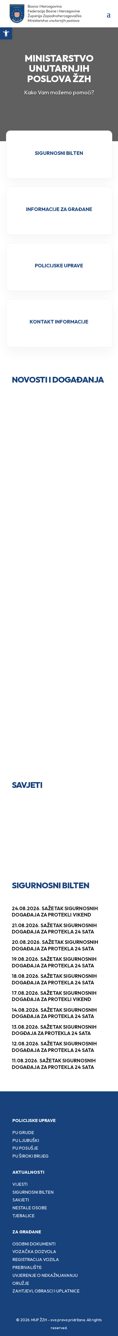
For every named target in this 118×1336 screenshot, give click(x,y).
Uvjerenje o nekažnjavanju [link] (45, 1275)
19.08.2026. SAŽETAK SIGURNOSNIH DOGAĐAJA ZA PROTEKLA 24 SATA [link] (54, 962)
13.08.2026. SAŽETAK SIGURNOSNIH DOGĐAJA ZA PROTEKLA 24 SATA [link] (54, 1030)
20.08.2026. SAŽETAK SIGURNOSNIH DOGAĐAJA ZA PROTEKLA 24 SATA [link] (55, 945)
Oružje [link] (20, 1283)
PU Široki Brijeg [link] (30, 1156)
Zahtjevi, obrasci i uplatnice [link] (46, 1291)
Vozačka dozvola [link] (34, 1251)
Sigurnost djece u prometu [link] (47, 828)
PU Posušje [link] (25, 1148)
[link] (6, 33)
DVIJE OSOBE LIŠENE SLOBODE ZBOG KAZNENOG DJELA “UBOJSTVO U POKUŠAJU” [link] (55, 442)
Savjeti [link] (20, 1199)
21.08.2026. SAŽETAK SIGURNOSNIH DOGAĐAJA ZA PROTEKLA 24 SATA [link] (54, 928)
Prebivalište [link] (27, 1267)
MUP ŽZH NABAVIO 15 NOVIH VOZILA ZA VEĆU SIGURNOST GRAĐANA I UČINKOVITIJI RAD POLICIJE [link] (54, 585)
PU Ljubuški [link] (25, 1140)
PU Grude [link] (23, 1132)
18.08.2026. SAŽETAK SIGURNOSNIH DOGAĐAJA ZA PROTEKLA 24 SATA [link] (54, 979)
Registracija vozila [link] (35, 1259)
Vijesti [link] (19, 1184)
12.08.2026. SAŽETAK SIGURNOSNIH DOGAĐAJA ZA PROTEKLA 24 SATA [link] (54, 1046)
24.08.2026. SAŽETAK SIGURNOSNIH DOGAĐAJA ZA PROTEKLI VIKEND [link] (55, 911)
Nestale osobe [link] (29, 1207)
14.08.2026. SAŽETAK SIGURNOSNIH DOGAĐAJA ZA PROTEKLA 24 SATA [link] (54, 1013)
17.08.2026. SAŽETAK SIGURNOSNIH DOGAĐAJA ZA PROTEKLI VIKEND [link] (54, 996)
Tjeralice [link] (23, 1215)
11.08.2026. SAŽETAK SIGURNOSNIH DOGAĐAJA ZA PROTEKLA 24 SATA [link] (54, 1063)
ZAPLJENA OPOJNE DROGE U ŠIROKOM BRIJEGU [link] (53, 754)
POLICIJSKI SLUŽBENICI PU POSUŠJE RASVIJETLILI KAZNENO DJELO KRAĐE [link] (58, 508)
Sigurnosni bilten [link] (33, 1192)
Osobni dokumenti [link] (33, 1244)
